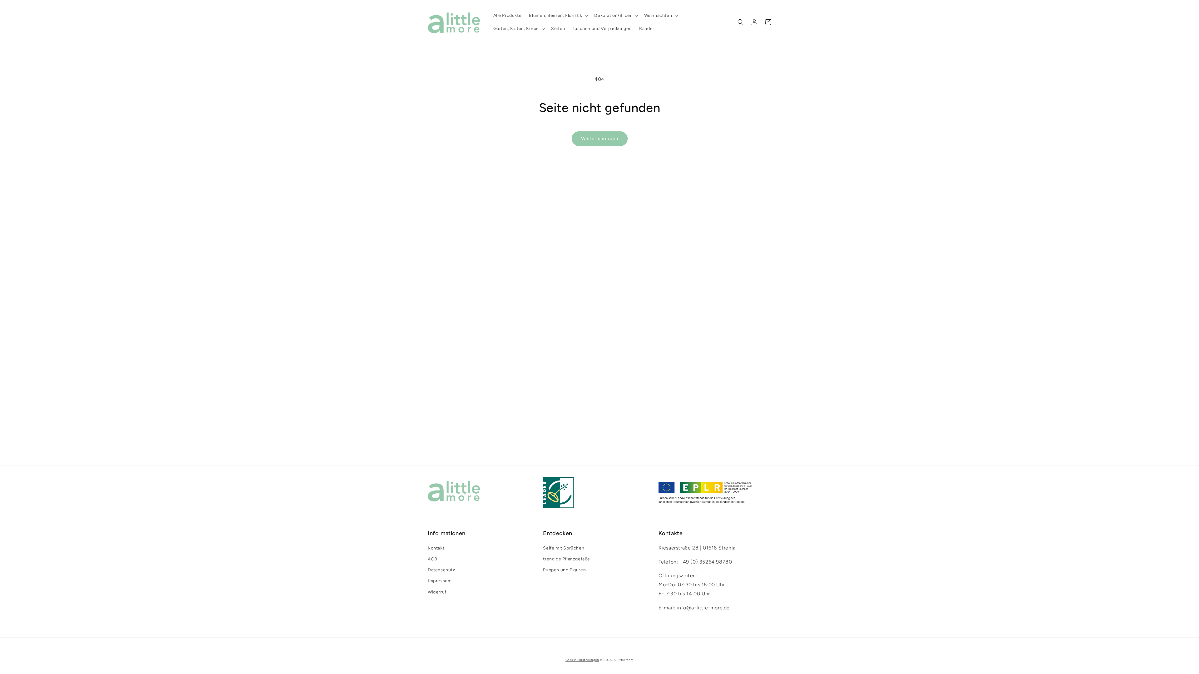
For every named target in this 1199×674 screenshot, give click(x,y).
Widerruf (437, 592)
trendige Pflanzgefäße (566, 559)
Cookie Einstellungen (582, 660)
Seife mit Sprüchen (563, 548)
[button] (557, 15)
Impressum (439, 581)
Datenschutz (441, 570)
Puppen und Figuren (564, 570)
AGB (432, 559)
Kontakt (436, 548)
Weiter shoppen (599, 138)
